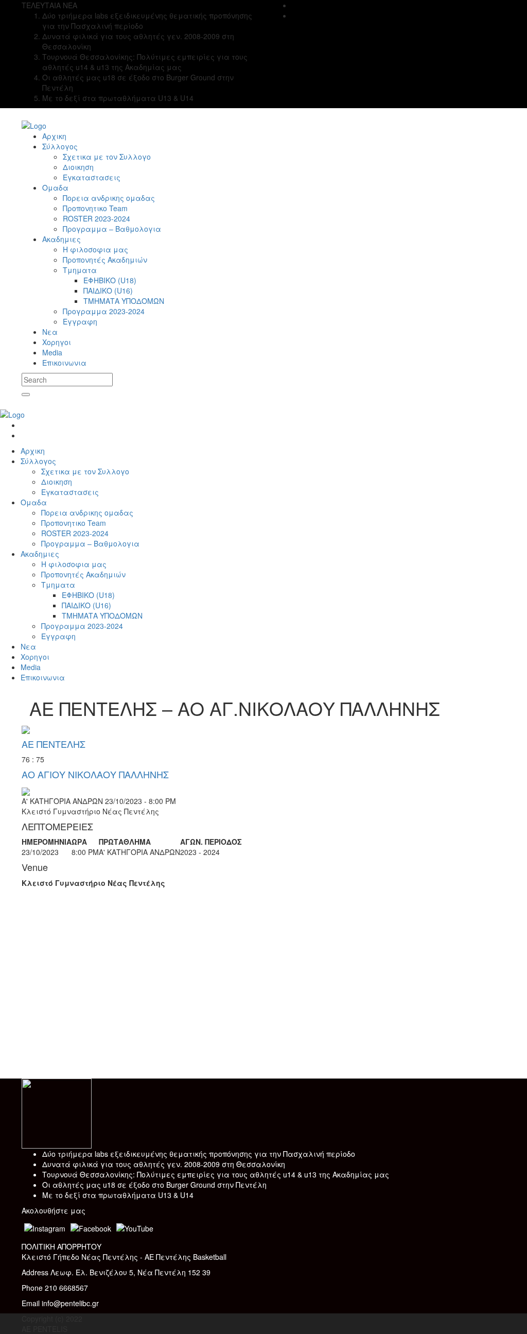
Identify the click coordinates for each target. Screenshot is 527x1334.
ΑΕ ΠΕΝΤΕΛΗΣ (53, 743)
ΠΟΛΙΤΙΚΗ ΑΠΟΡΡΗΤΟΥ (61, 1246)
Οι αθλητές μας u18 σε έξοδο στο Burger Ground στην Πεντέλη (154, 1184)
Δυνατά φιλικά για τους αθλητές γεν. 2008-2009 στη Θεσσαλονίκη (163, 1164)
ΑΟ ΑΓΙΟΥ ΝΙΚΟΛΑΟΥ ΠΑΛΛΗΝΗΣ (95, 774)
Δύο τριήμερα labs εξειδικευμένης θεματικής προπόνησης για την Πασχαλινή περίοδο (198, 1154)
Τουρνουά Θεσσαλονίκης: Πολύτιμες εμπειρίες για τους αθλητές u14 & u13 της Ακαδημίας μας (215, 1174)
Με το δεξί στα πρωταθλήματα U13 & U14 (118, 1195)
